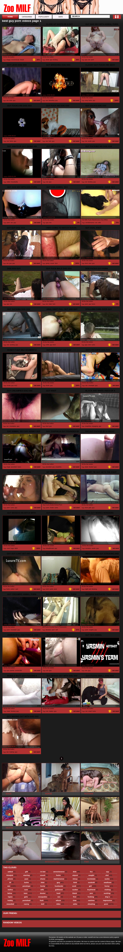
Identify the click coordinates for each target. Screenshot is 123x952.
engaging (95, 426)
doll (44, 904)
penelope (28, 886)
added (11, 872)
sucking (12, 345)
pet (90, 589)
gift (28, 872)
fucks (90, 100)
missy (76, 879)
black (76, 893)
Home (10, 17)
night (86, 589)
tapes (11, 897)
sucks (90, 141)
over (89, 345)
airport (76, 875)
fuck (50, 141)
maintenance (60, 879)
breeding (52, 100)
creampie (91, 385)
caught (92, 875)
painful (12, 670)
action (13, 589)
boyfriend (92, 890)
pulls (86, 630)
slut (108, 875)
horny (109, 886)
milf (56, 630)
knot (86, 263)
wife (99, 222)
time (76, 900)
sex (89, 60)
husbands (60, 886)
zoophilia (88, 426)
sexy (86, 100)
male (50, 304)
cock (8, 548)
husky (9, 385)
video (8, 182)
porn (92, 60)
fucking (55, 60)
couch (44, 875)
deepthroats (50, 548)
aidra (76, 904)
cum (27, 890)
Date (60, 17)
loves (19, 467)
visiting (109, 890)
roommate (92, 879)
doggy (8, 60)
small (90, 711)
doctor (44, 893)
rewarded (11, 904)
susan (52, 263)
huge (8, 467)
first (76, 897)
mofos (11, 890)
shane (44, 879)
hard (60, 893)
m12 (15, 385)
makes (51, 711)
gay (13, 263)
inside (52, 508)
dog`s (109, 897)
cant (16, 589)
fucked (91, 467)
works (94, 548)
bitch (16, 548)
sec (60, 897)
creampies (12, 426)
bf (11, 882)
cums (93, 345)
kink (76, 882)
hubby (11, 900)
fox (92, 872)
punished (28, 900)
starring (27, 875)
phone (11, 879)
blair (44, 882)
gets (90, 508)
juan (28, 879)
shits (47, 345)
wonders (88, 548)
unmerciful (18, 670)
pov (92, 893)
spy (109, 872)
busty (44, 886)
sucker (76, 890)
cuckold (92, 882)
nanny (28, 904)
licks (10, 100)
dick (76, 872)
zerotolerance (89, 222)
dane (86, 467)
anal (90, 263)
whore (60, 900)
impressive (109, 900)
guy (51, 60)
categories (27, 17)
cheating (93, 904)
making (11, 752)
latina (11, 893)
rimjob (22, 60)
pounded (14, 467)
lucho (27, 882)
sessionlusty (15, 60)
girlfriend (60, 890)
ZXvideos (17, 7)
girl (92, 886)
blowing (94, 589)
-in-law (44, 872)
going (47, 263)
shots (47, 60)
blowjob (11, 875)
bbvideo (48, 630)
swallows (109, 882)
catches (92, 900)
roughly (91, 630)
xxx (7, 100)
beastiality (14, 182)
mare (8, 711)
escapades (44, 897)
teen (28, 893)
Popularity (43, 17)
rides (60, 904)
